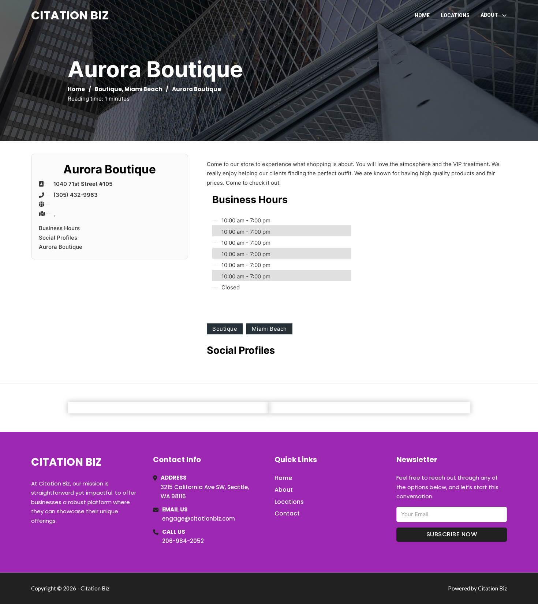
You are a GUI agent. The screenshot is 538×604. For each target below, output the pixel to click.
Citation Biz (70, 15)
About (283, 489)
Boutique (108, 89)
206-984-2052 (183, 541)
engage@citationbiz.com (198, 518)
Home (422, 15)
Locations (455, 15)
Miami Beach (143, 89)
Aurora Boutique (60, 246)
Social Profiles (58, 237)
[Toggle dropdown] (504, 15)
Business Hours (59, 228)
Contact (287, 513)
